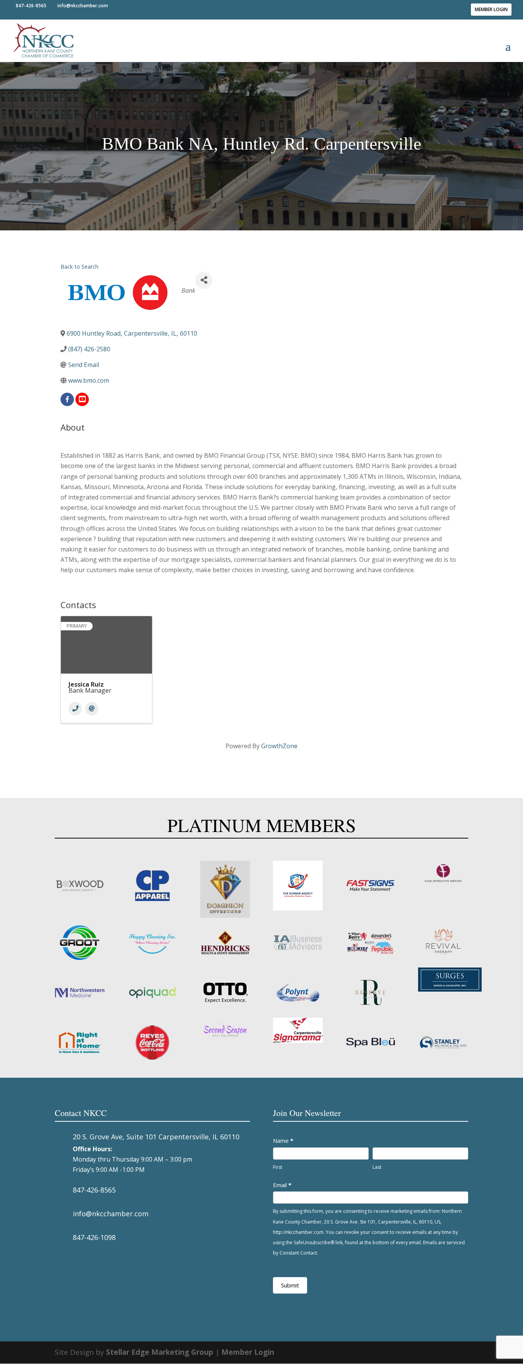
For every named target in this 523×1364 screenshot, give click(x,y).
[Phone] (75, 708)
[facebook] (67, 399)
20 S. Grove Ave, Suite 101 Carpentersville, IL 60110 (156, 1136)
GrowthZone (279, 746)
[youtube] (82, 399)
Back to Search (79, 266)
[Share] (203, 280)
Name (283, 1140)
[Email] (91, 708)
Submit (290, 1285)
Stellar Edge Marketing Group (159, 1352)
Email (282, 1185)
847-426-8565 (94, 1189)
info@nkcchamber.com (111, 1213)
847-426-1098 (94, 1237)
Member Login (491, 9)
